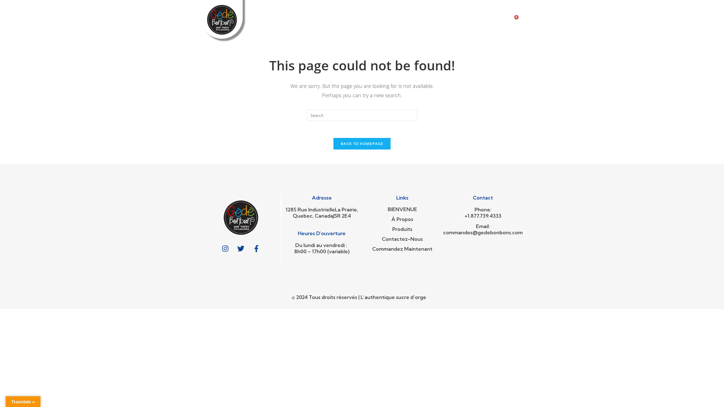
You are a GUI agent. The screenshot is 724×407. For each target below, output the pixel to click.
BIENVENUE (289, 14)
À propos (324, 14)
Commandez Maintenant (307, 27)
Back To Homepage (362, 143)
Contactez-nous (402, 14)
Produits (358, 14)
